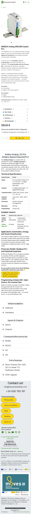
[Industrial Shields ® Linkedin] (9, 432)
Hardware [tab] (9, 312)
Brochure (8, 118)
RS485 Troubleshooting (10, 276)
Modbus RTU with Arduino (10, 273)
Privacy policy (8, 400)
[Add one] (8, 138)
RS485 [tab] (8, 341)
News (6, 411)
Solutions (7, 416)
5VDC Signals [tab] (11, 375)
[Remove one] (2, 138)
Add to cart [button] (20, 138)
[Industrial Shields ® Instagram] (19, 432)
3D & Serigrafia (10, 121)
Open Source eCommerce (22, 511)
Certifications (10, 115)
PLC (4, 7)
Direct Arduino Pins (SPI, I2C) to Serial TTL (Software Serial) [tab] (15, 367)
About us (7, 422)
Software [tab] (9, 308)
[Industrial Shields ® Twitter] (6, 432)
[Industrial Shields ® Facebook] (2, 432)
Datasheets (9, 109)
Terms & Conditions (10, 405)
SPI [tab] (6, 355)
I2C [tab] (6, 350)
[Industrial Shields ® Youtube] (12, 432)
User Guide (9, 112)
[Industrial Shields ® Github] (16, 432)
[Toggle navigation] (28, 2)
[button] (1, 26)
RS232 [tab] (8, 345)
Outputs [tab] (8, 329)
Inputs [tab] (8, 325)
